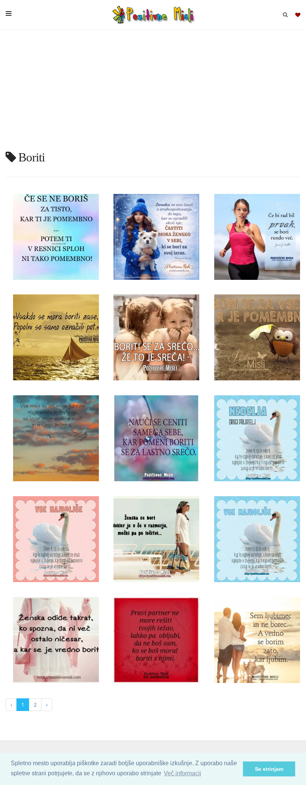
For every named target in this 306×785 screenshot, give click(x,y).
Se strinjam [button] (269, 769)
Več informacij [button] (182, 773)
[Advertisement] (153, 93)
